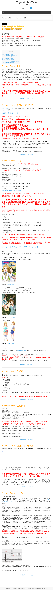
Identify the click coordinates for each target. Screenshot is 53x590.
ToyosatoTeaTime (21, 350)
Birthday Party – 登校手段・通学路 (10, 61)
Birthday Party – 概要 (7, 54)
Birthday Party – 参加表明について (10, 55)
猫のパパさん (11, 284)
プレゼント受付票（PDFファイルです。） (20, 247)
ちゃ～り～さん (11, 317)
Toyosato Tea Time (26, 2)
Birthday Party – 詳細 (7, 57)
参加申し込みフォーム (7, 108)
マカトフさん (11, 343)
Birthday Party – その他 (8, 62)
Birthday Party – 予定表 (8, 58)
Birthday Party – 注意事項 (8, 59)
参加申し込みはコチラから (26, 98)
